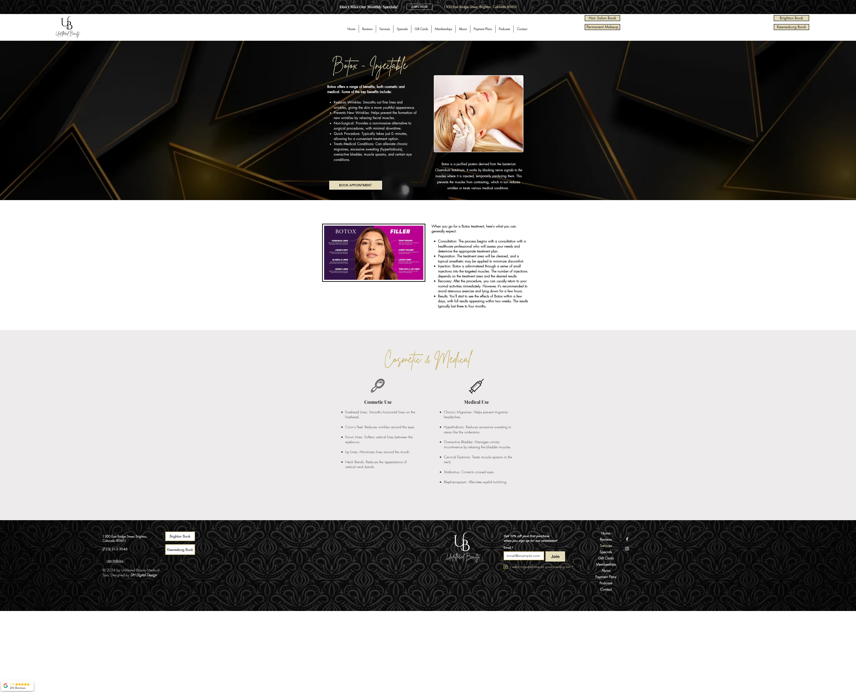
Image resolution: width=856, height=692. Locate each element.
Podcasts (606, 582)
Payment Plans (605, 576)
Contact (606, 589)
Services (606, 545)
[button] (384, 29)
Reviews (606, 539)
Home (605, 533)
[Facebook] (627, 539)
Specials (606, 551)
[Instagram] (627, 548)
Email (508, 548)
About (606, 570)
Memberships (606, 564)
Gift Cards (606, 558)
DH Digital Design (143, 574)
